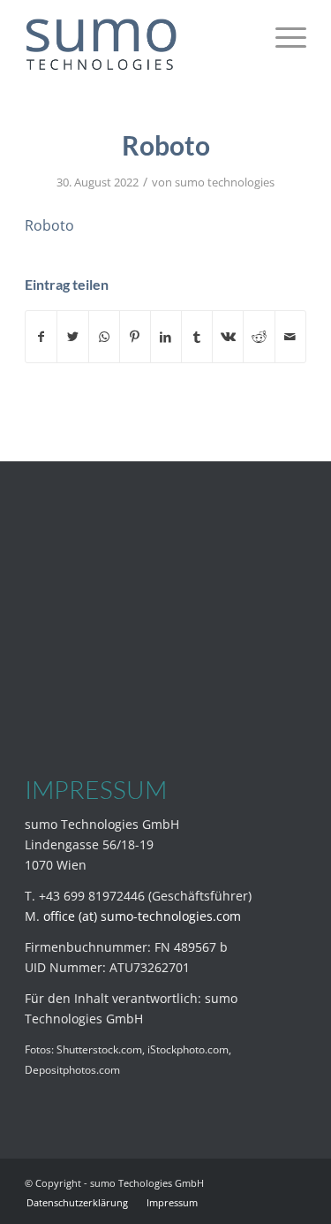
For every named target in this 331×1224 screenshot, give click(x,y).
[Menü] (282, 35)
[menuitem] (77, 1202)
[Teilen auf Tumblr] (197, 336)
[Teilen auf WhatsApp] (104, 336)
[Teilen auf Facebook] (41, 336)
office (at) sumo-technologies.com (142, 916)
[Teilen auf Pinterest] (135, 336)
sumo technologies (225, 182)
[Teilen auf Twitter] (72, 336)
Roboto (49, 225)
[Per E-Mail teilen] (290, 336)
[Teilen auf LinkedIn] (166, 336)
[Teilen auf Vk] (228, 336)
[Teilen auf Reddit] (259, 336)
